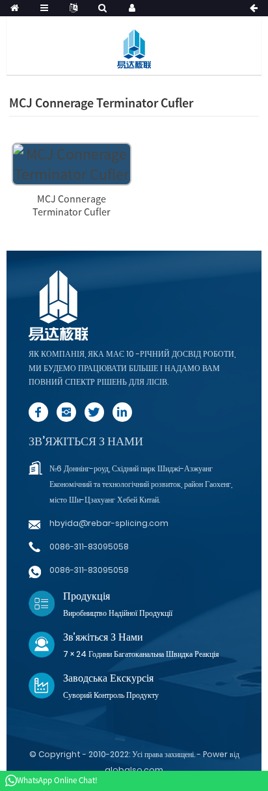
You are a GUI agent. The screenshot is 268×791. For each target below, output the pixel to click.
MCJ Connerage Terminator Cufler (72, 205)
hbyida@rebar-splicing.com (108, 523)
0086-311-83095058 (89, 546)
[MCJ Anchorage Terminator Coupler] (71, 162)
